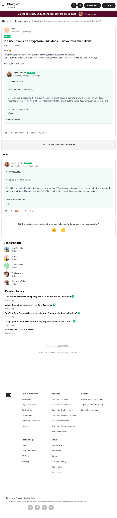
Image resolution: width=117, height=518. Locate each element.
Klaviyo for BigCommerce (63, 410)
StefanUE (16, 256)
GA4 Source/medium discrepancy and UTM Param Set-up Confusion (38, 296)
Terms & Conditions (47, 352)
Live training (27, 426)
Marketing (36, 21)
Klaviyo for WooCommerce (63, 426)
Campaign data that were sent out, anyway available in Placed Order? (38, 321)
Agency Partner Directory (92, 405)
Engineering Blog (59, 461)
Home (5, 21)
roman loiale (17, 264)
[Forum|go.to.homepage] (13, 5)
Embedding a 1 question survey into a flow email (28, 305)
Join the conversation (20, 21)
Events (24, 445)
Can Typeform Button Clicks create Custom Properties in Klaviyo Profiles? (41, 313)
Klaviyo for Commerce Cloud (64, 415)
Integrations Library (89, 410)
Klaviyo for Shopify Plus (62, 405)
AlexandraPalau (19, 281)
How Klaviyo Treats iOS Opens (20, 330)
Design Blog (57, 467)
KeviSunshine (18, 248)
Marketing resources (31, 421)
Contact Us (56, 472)
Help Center (27, 415)
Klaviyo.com (27, 399)
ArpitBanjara (17, 273)
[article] (58, 187)
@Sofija (19, 81)
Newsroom (56, 451)
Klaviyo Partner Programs (92, 399)
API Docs (26, 456)
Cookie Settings (31, 498)
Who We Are (57, 445)
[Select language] (80, 5)
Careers (55, 456)
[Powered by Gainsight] (58, 346)
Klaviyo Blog (27, 410)
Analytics (9, 333)
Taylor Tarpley (19, 72)
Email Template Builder (31, 451)
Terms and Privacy (14, 498)
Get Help (25, 461)
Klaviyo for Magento (60, 421)
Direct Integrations (59, 431)
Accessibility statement (68, 352)
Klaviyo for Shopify (60, 399)
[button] (3, 6)
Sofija (13, 29)
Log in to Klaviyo (29, 405)
